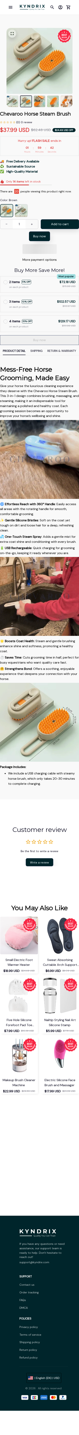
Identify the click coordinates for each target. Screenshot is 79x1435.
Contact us (26, 1285)
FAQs (22, 1300)
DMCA (23, 1308)
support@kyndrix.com (34, 1262)
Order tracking (29, 1292)
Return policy (28, 1350)
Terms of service (30, 1334)
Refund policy (28, 1357)
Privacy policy (28, 1327)
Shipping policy (29, 1342)
